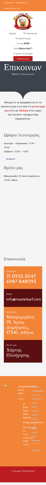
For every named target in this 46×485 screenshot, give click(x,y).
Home (15, 74)
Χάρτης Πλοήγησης (18, 352)
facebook (10, 159)
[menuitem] (12, 33)
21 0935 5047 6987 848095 (21, 278)
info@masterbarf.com (12, 8)
